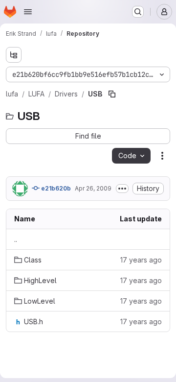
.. (15, 239)
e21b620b (55, 188)
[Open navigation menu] (28, 12)
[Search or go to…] (138, 12)
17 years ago (141, 260)
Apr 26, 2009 (93, 188)
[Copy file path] (112, 94)
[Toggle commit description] (122, 188)
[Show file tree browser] (14, 55)
